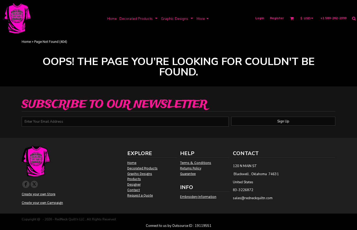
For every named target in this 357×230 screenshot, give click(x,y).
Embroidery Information (198, 197)
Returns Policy (190, 168)
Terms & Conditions (195, 163)
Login (259, 18)
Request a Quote (140, 195)
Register (277, 18)
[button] (139, 18)
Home (26, 42)
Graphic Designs (139, 174)
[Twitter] (34, 184)
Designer (134, 184)
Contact (133, 190)
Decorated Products (142, 168)
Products (134, 179)
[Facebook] (26, 184)
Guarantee (188, 174)
